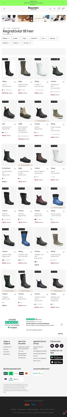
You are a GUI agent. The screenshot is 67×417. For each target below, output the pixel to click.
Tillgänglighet (21, 409)
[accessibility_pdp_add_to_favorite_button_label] (15, 82)
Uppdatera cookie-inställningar (47, 409)
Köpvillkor (13, 409)
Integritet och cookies (32, 409)
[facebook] (52, 346)
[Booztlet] (33, 8)
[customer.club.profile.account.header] (54, 9)
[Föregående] (4, 3)
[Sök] (50, 9)
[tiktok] (62, 346)
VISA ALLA (60, 333)
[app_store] (56, 362)
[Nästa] (63, 3)
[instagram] (57, 346)
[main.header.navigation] (4, 9)
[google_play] (56, 357)
